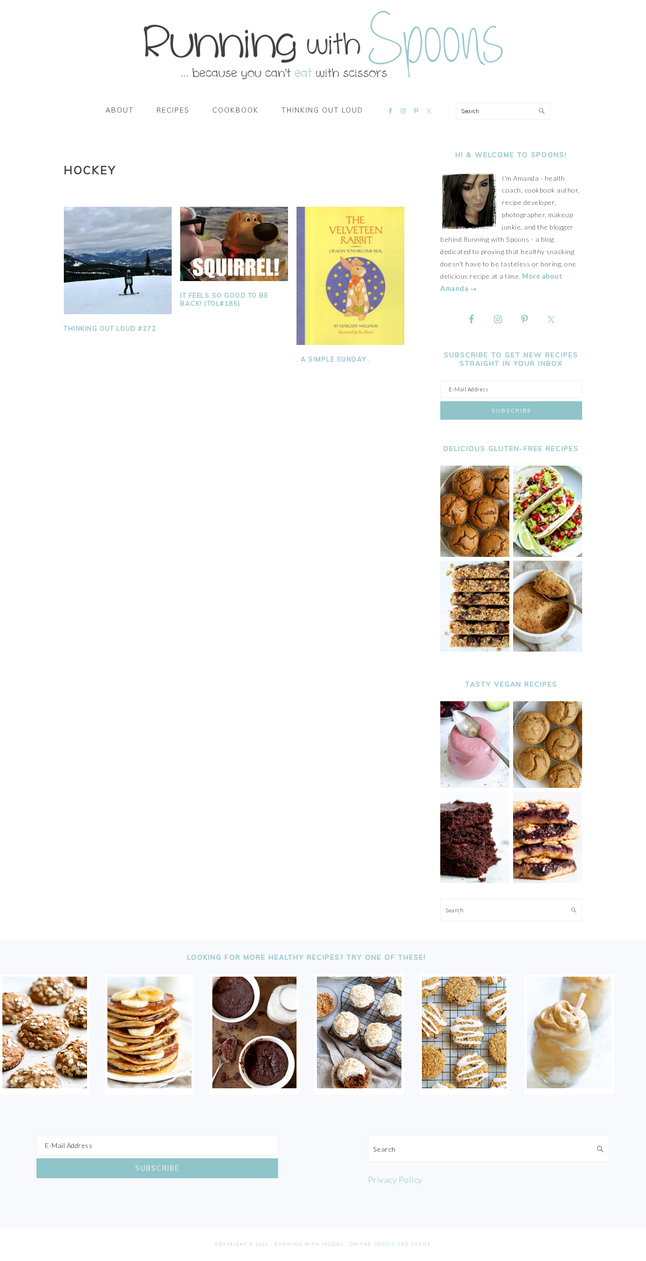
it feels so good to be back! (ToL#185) (224, 299)
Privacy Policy (395, 1179)
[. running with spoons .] (323, 82)
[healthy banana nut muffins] (547, 785)
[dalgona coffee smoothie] (569, 1085)
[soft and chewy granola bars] (474, 649)
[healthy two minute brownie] (254, 1085)
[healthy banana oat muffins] (44, 1085)
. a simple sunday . (334, 359)
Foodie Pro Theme (402, 1244)
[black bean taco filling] (547, 554)
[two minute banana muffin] (547, 649)
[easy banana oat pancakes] (149, 1085)
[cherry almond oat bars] (547, 880)
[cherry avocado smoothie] (474, 785)
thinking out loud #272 (110, 328)
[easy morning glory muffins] (474, 554)
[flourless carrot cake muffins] (359, 1085)
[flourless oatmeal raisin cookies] (464, 1085)
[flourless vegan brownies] (474, 880)
